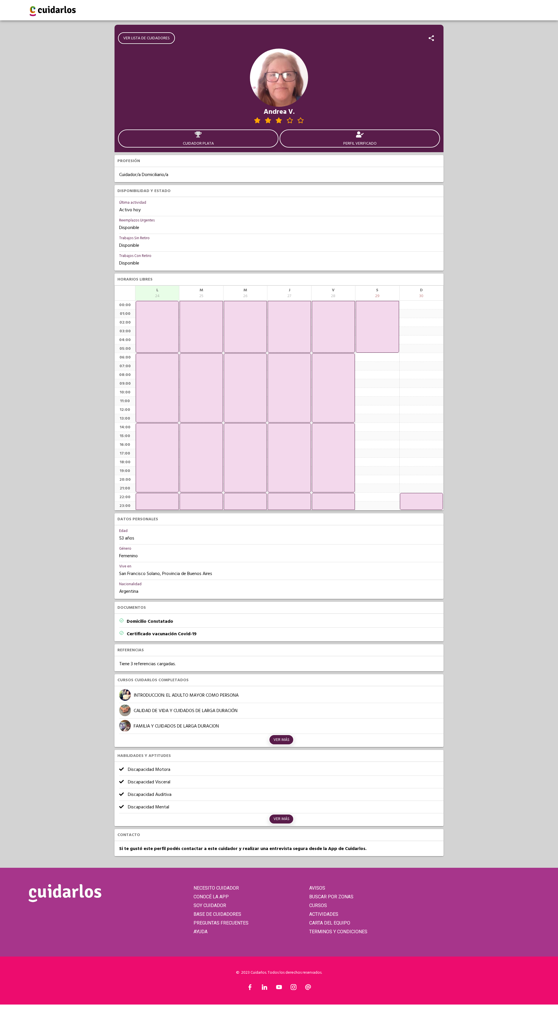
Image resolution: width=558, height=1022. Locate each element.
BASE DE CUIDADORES (217, 914)
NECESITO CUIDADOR (216, 888)
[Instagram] (293, 988)
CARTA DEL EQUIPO (329, 923)
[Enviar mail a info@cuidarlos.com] (308, 988)
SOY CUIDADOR (210, 905)
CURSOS (318, 905)
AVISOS (317, 888)
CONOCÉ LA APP (211, 896)
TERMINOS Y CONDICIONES (338, 931)
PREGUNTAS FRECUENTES (221, 923)
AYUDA (201, 931)
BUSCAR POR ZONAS (331, 896)
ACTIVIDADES (323, 914)
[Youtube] (279, 988)
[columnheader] (157, 293)
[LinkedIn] (264, 988)
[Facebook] (250, 988)
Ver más (281, 740)
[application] (157, 327)
